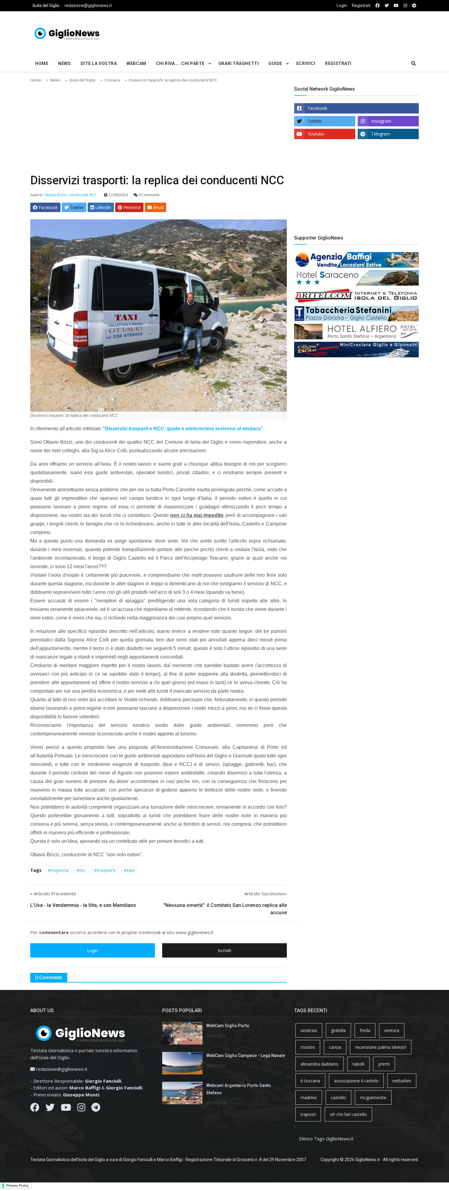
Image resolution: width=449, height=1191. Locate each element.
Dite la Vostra (99, 63)
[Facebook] (34, 1109)
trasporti (106, 870)
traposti (308, 1114)
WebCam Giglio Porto (227, 1025)
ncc (82, 870)
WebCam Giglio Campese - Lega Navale (245, 1055)
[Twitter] (50, 1109)
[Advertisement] (290, 32)
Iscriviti (224, 950)
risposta (59, 870)
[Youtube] (66, 1109)
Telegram (380, 134)
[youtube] (396, 5)
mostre (308, 1047)
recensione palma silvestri (380, 1047)
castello (338, 1097)
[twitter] (386, 5)
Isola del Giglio (46, 5)
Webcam (136, 63)
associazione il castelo (356, 1081)
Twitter (315, 121)
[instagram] (405, 5)
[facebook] (377, 5)
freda (365, 1030)
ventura (391, 1030)
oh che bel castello (348, 1114)
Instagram (381, 121)
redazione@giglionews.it (88, 5)
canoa (335, 1047)
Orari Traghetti (238, 63)
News (64, 63)
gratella (338, 1030)
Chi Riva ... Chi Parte (180, 63)
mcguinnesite (373, 1097)
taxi (130, 870)
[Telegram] (95, 1109)
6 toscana (310, 1081)
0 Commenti (148, 194)
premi (384, 1064)
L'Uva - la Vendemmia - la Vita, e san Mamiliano (83, 905)
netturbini (401, 1081)
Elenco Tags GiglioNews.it (326, 1138)
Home (41, 63)
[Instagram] (81, 1109)
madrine (309, 1097)
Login (342, 5)
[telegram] (414, 5)
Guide (275, 63)
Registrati (361, 5)
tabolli (358, 1064)
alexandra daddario (319, 1064)
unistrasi (309, 1030)
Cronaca (112, 80)
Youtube (316, 134)
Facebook (317, 108)
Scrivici (305, 63)
